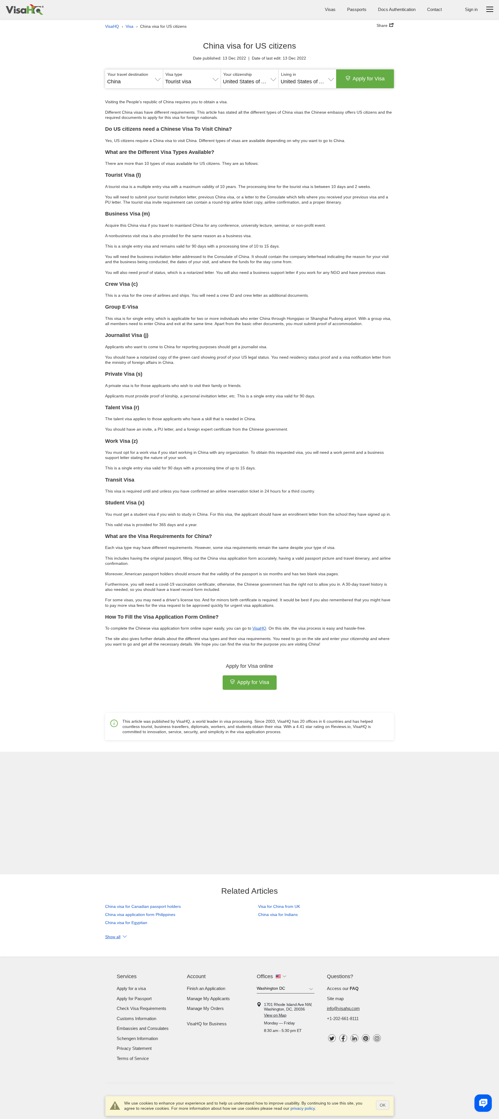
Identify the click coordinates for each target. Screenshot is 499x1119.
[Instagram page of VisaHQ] (377, 1038)
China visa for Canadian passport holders (143, 906)
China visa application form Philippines (140, 914)
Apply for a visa (131, 988)
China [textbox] (114, 81)
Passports (356, 9)
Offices (265, 976)
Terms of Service (133, 1058)
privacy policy (303, 1108)
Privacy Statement (134, 1048)
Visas (330, 9)
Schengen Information (137, 1038)
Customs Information (136, 1018)
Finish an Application (206, 988)
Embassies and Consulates (143, 1028)
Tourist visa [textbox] (178, 81)
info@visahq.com (343, 1008)
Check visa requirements (141, 1008)
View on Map (275, 1015)
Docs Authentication (397, 9)
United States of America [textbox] (249, 81)
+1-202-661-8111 (343, 1018)
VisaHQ (259, 628)
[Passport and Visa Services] (25, 9)
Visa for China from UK (279, 906)
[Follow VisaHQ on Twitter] (332, 1038)
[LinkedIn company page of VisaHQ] (354, 1038)
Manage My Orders (205, 1008)
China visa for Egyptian (126, 922)
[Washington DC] (285, 989)
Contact (434, 9)
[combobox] (134, 79)
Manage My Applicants (208, 998)
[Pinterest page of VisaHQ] (366, 1038)
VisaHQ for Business (207, 1023)
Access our (343, 988)
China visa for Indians (278, 914)
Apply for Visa (369, 79)
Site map (335, 998)
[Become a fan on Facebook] (343, 1038)
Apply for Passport (134, 998)
